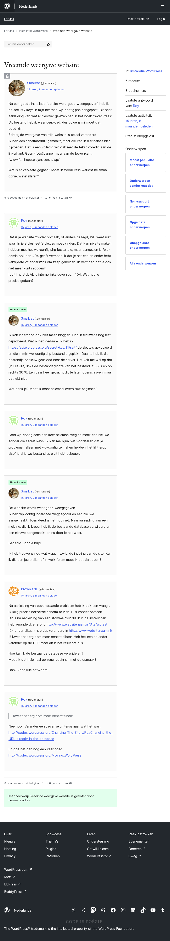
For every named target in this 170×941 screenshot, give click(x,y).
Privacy (10, 856)
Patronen (53, 856)
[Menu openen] (163, 6)
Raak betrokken (141, 834)
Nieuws (9, 841)
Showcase (54, 834)
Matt (10, 877)
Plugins (51, 849)
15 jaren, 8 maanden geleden (45, 89)
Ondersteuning (98, 841)
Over (7, 834)
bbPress (12, 884)
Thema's (52, 841)
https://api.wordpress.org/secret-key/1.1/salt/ (42, 347)
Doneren (137, 849)
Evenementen (139, 841)
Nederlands (22, 910)
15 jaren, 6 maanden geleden (39, 595)
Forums (9, 19)
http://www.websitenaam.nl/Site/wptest (77, 624)
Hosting (10, 849)
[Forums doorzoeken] (48, 44)
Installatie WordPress (33, 31)
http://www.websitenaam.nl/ (90, 630)
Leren (91, 834)
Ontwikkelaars (98, 849)
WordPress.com (18, 869)
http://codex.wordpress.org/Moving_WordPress (44, 755)
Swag (135, 856)
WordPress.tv (99, 856)
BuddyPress (15, 892)
